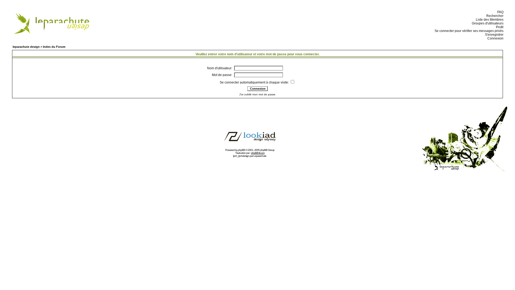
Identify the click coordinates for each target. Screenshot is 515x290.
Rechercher (494, 16)
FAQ (499, 12)
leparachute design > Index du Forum (39, 46)
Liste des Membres (488, 19)
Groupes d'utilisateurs (486, 23)
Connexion (494, 38)
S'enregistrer (493, 35)
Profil (498, 27)
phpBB (241, 149)
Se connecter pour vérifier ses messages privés (468, 31)
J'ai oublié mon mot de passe (257, 94)
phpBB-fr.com (257, 152)
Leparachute (259, 155)
